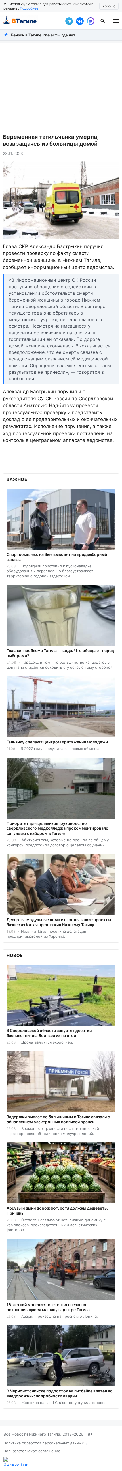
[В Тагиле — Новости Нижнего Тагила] (31, 21)
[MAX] (90, 21)
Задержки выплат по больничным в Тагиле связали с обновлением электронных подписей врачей (58, 1119)
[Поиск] (103, 21)
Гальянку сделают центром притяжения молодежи (57, 741)
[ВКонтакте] (79, 21)
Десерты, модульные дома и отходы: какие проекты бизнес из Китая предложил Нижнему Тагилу (59, 922)
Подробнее (29, 8)
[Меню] (116, 21)
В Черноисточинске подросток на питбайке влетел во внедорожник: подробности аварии (60, 1393)
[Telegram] (69, 21)
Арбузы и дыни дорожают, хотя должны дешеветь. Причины (57, 1211)
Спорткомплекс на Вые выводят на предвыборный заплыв (57, 557)
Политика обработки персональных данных (43, 1443)
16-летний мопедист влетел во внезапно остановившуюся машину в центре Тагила (48, 1307)
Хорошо (108, 6)
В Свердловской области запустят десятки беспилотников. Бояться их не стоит (49, 1033)
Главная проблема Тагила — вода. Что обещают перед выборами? (60, 653)
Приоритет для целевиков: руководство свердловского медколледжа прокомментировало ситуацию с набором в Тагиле (57, 828)
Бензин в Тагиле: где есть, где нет (43, 35)
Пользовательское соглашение (31, 1451)
